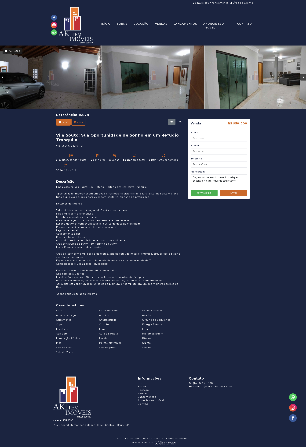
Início (106, 23)
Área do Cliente (243, 2)
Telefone (196, 158)
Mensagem (198, 171)
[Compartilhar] (180, 122)
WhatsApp (205, 192)
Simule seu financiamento (211, 2)
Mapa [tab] (79, 122)
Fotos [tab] (64, 122)
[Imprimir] (171, 122)
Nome (194, 132)
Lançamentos (185, 23)
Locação (141, 23)
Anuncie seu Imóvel (213, 25)
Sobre (122, 23)
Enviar (233, 192)
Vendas (161, 23)
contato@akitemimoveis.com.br (214, 386)
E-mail (195, 145)
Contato (244, 23)
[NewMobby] (165, 442)
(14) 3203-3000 (203, 383)
